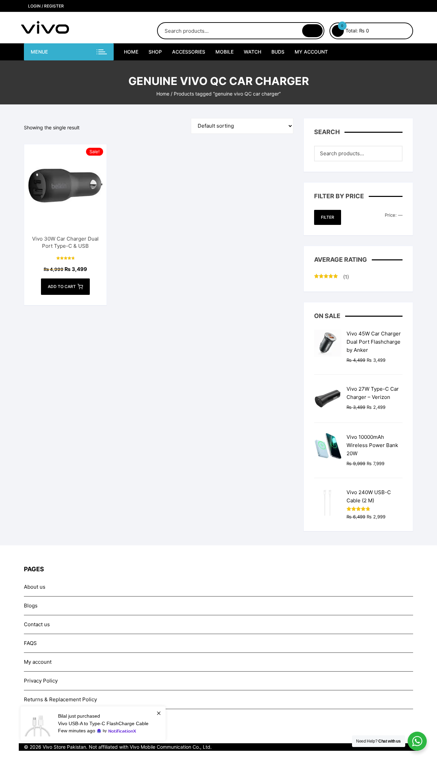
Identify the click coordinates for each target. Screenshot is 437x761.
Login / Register (45, 6)
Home (131, 52)
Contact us (37, 624)
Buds (277, 52)
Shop (155, 52)
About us (34, 587)
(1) (331, 277)
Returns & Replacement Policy (60, 699)
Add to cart (62, 286)
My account (311, 52)
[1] (93, 723)
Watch (252, 52)
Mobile (224, 52)
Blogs (31, 605)
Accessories (188, 52)
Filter (327, 217)
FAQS (30, 643)
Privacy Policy (41, 680)
